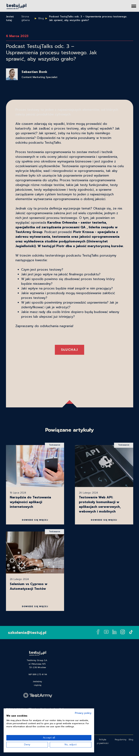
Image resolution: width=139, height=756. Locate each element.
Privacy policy (83, 713)
